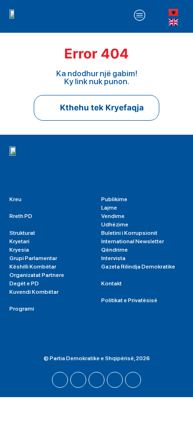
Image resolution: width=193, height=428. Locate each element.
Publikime (114, 199)
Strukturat (22, 233)
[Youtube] (78, 380)
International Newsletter (132, 241)
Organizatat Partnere (36, 275)
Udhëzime (114, 224)
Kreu (15, 199)
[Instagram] (96, 380)
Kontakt (111, 283)
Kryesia (19, 250)
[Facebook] (60, 380)
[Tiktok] (133, 380)
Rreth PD (20, 216)
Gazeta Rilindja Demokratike (138, 266)
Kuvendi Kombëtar (34, 292)
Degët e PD (24, 283)
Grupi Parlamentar (33, 258)
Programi (21, 308)
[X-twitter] (115, 380)
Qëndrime (114, 250)
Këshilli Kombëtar (32, 266)
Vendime (113, 216)
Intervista (113, 258)
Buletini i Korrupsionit (129, 233)
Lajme (109, 207)
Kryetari (19, 241)
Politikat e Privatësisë (129, 300)
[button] (140, 16)
